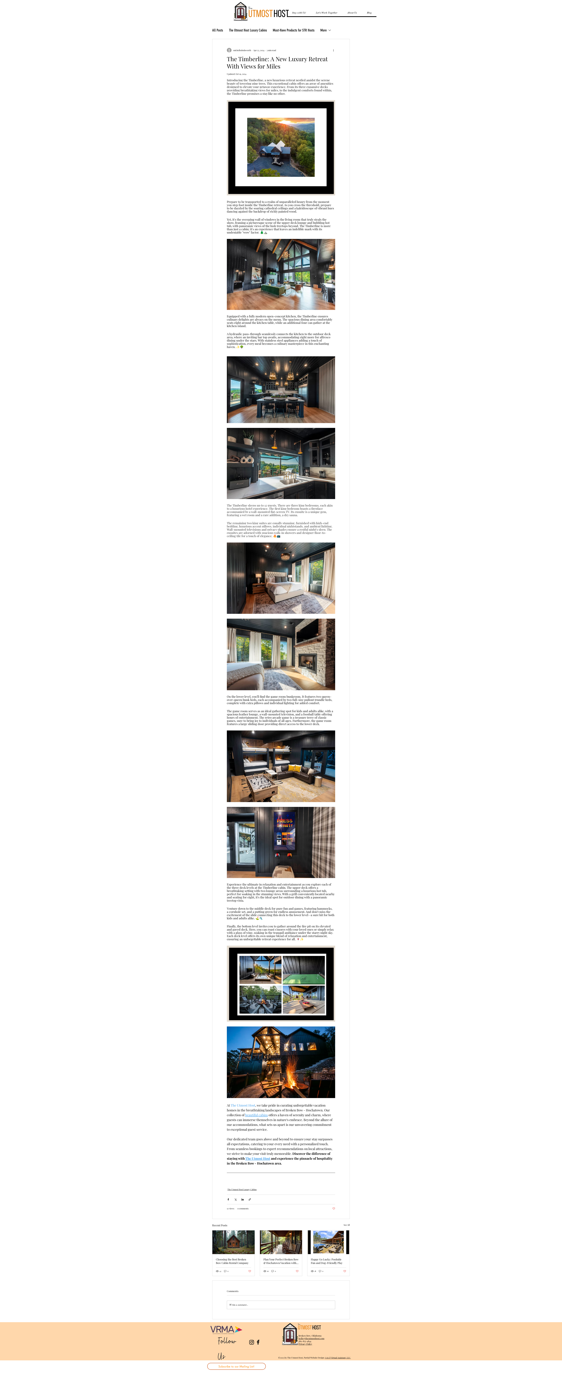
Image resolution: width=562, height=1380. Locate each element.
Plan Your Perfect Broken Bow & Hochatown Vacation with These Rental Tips (281, 1261)
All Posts (217, 30)
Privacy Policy (305, 1344)
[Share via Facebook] (228, 1199)
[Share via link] (249, 1199)
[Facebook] (258, 1342)
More (323, 30)
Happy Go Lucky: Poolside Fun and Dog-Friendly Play (326, 1261)
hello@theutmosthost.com (311, 1338)
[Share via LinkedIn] (242, 1199)
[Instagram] (252, 1342)
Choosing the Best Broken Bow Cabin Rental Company (232, 1261)
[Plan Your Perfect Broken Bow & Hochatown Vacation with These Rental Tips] (281, 1242)
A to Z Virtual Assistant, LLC (338, 1357)
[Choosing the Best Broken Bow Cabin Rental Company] (233, 1242)
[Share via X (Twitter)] (235, 1199)
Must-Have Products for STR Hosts (294, 30)
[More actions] (333, 50)
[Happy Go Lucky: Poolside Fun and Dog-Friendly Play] (328, 1242)
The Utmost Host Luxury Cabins (248, 30)
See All (347, 1225)
